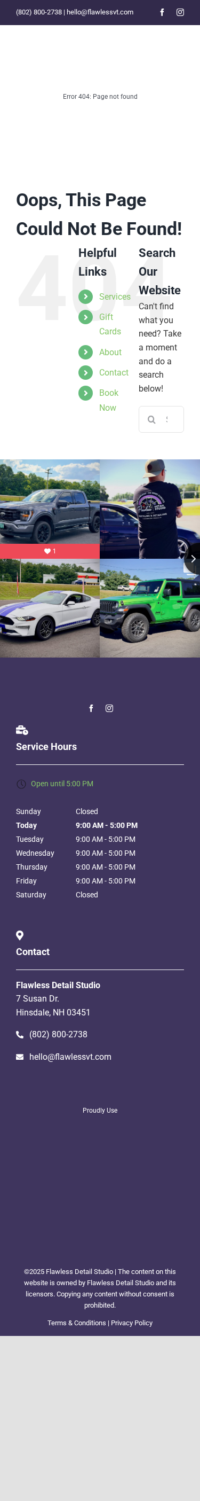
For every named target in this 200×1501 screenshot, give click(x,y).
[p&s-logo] (100, 1182)
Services (115, 297)
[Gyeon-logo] (100, 1132)
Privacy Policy (132, 1323)
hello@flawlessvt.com (100, 12)
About (110, 352)
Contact (114, 373)
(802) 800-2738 (39, 12)
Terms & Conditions (76, 1323)
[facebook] (162, 12)
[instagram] (180, 12)
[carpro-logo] (100, 1160)
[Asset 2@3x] (151, 34)
